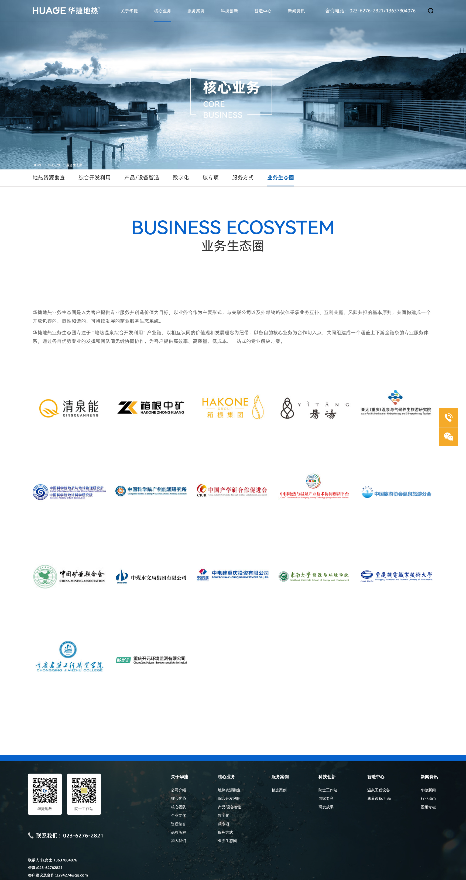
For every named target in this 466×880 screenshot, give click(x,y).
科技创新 (229, 11)
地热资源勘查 (49, 177)
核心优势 (178, 798)
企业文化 (178, 815)
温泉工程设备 (378, 789)
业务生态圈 (74, 164)
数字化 (181, 177)
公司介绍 (178, 789)
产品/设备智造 (141, 177)
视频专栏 (428, 806)
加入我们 (178, 840)
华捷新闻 (428, 789)
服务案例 (196, 11)
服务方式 (243, 177)
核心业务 (162, 11)
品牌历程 (178, 832)
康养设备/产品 (379, 798)
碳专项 (211, 177)
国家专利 (326, 798)
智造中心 (263, 11)
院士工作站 (327, 789)
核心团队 (178, 806)
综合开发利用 (94, 177)
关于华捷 (129, 11)
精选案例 (279, 789)
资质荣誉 (178, 823)
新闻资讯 (296, 11)
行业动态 (428, 798)
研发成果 (326, 806)
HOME (37, 164)
